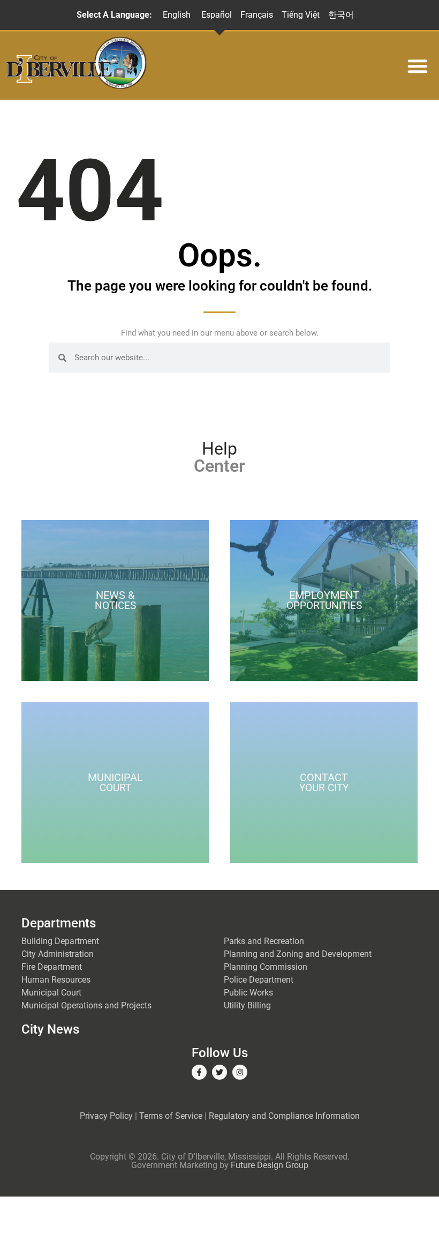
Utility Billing (247, 1005)
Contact (324, 782)
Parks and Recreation (264, 941)
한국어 (341, 15)
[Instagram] (239, 1072)
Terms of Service (170, 1116)
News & (115, 600)
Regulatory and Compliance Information (284, 1116)
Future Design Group (269, 1165)
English (177, 15)
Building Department (60, 941)
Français (256, 15)
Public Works (248, 992)
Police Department (258, 980)
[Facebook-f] (199, 1072)
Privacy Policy (106, 1116)
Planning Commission (265, 967)
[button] (418, 66)
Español (216, 15)
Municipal (115, 782)
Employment (324, 600)
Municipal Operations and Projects (86, 1005)
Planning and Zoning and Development (298, 954)
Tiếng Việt (301, 15)
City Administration (57, 954)
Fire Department (51, 967)
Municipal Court (51, 992)
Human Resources (55, 980)
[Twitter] (219, 1072)
